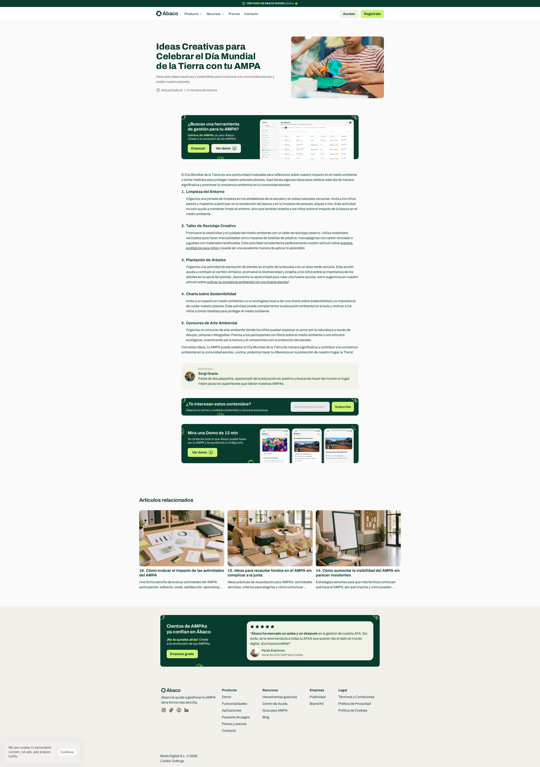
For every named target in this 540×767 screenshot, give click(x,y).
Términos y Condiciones (356, 697)
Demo (226, 697)
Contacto (229, 730)
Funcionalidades (234, 703)
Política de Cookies (352, 710)
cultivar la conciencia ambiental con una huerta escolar (247, 282)
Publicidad (318, 697)
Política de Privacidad (354, 703)
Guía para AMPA (275, 710)
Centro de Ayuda (275, 703)
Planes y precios (234, 724)
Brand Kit (317, 703)
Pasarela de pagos (236, 717)
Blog (265, 717)
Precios (234, 14)
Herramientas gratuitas (279, 697)
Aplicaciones (231, 710)
